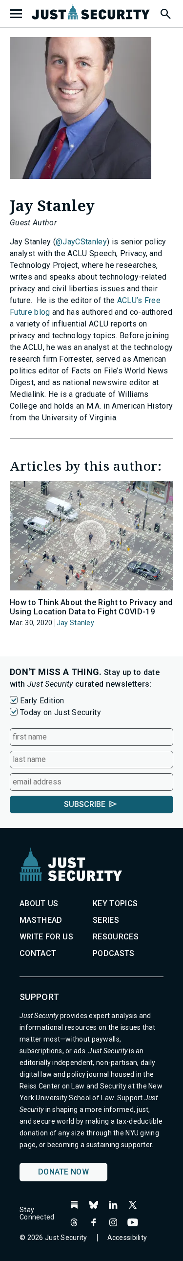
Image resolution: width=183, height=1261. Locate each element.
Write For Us (46, 936)
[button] (165, 12)
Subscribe (84, 804)
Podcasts (114, 953)
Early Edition (42, 700)
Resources (116, 936)
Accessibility (127, 1237)
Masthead (41, 920)
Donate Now (63, 1171)
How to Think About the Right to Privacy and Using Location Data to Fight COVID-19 (91, 607)
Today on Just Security (60, 712)
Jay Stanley (75, 623)
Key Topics (115, 903)
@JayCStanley (81, 241)
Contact (38, 953)
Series (106, 920)
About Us (39, 903)
